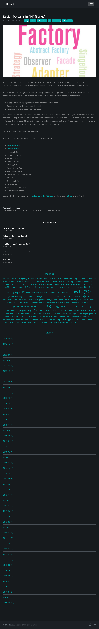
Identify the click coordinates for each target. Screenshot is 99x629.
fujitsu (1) (64, 287)
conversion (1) (33, 284)
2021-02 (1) (8, 392)
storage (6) (28, 316)
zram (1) (67, 322)
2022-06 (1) (8, 381)
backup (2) (54, 278)
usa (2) (78, 319)
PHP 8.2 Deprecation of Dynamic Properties (20, 251)
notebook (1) (29, 303)
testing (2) (29, 319)
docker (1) (89, 284)
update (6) (62, 319)
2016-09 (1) (8, 457)
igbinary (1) (7, 297)
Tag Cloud (49, 274)
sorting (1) (85, 314)
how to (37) (81, 291)
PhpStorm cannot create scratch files (17, 244)
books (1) (83, 279)
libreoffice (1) (70, 297)
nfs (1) (21, 303)
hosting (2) (66, 292)
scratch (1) (49, 314)
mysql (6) (75, 299)
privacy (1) (15, 310)
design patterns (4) (70, 284)
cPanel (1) (13, 282)
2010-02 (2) (8, 586)
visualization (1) (16, 322)
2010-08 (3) (8, 565)
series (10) (67, 313)
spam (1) (8, 317)
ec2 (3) (26, 287)
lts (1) (5, 300)
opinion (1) (62, 303)
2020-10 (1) (8, 398)
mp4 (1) (68, 300)
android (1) (16, 279)
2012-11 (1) (8, 495)
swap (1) (63, 317)
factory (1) (51, 287)
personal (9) (21, 306)
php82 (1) (62, 307)
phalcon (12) (33, 306)
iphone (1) (55, 297)
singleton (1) (76, 314)
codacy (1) (79, 282)
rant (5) (55, 310)
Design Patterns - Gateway (14, 228)
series (64, 21)
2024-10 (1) (8, 344)
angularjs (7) (25, 278)
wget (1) (45, 322)
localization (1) (90, 297)
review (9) (20, 313)
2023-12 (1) (8, 349)
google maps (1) (44, 292)
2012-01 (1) (8, 527)
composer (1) (23, 284)
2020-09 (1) (8, 403)
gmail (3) (9, 292)
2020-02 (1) (8, 414)
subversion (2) (49, 316)
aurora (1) (40, 279)
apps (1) (34, 279)
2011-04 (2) (8, 548)
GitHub (69, 196)
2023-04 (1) (8, 365)
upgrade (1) (71, 319)
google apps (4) (32, 292)
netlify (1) (87, 300)
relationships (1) (76, 310)
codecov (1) (87, 282)
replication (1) (10, 314)
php (49, 21)
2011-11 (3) (8, 538)
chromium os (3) (53, 281)
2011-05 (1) (8, 543)
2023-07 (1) (8, 354)
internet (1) (47, 297)
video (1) (6, 322)
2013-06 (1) (8, 484)
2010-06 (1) (8, 570)
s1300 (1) (35, 314)
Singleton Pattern (14, 145)
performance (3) (9, 307)
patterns (33, 21)
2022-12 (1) (8, 371)
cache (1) (20, 282)
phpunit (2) (79, 307)
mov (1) (62, 300)
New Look (7, 259)
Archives (50, 332)
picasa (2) (87, 307)
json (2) (62, 297)
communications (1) (10, 284)
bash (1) (61, 279)
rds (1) (67, 310)
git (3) (88, 287)
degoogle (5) (50, 284)
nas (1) (81, 300)
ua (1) (48, 319)
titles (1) (36, 319)
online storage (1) (40, 303)
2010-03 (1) (8, 581)
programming (57, 21)
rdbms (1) (61, 310)
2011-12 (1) (8, 532)
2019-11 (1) (8, 425)
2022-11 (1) (8, 376)
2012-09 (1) (8, 500)
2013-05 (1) (8, 489)
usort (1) (84, 319)
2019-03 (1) (8, 446)
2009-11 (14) (8, 602)
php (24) (46, 306)
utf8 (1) (90, 319)
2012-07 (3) (8, 505)
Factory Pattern (13, 148)
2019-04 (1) (8, 441)
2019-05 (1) (8, 435)
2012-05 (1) (8, 516)
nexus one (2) (14, 302)
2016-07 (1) (8, 462)
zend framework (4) (56, 322)
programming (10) (27, 310)
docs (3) (6, 287)
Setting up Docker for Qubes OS (16, 236)
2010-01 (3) (8, 592)
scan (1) (42, 314)
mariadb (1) (11, 300)
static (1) (19, 317)
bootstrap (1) (91, 279)
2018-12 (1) (8, 451)
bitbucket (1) (69, 279)
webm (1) (30, 322)
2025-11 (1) (8, 338)
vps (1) (24, 322)
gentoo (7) (81, 287)
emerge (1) (33, 287)
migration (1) (42, 300)
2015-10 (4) (8, 468)
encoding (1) (42, 287)
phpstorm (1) (70, 307)
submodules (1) (38, 317)
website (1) (38, 322)
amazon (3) (7, 278)
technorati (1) (77, 317)
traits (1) (43, 319)
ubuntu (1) (54, 319)
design (27, 21)
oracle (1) (69, 303)
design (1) (59, 284)
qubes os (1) (47, 310)
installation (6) (36, 296)
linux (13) (80, 296)
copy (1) (42, 284)
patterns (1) (77, 303)
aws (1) (47, 279)
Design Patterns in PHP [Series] (24, 16)
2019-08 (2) (8, 430)
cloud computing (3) (68, 281)
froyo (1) (58, 287)
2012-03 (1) (8, 521)
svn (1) (57, 317)
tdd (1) (69, 317)
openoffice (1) (52, 303)
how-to (70, 21)
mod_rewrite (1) (53, 300)
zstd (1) (73, 322)
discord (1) (82, 284)
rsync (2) (28, 313)
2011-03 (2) (8, 554)
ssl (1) (14, 317)
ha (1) (60, 292)
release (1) (86, 310)
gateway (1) (72, 287)
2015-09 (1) (8, 473)
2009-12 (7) (8, 597)
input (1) (27, 297)
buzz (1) (6, 282)
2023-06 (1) (8, 360)
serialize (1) (57, 314)
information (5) (17, 296)
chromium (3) (41, 281)
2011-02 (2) (8, 559)
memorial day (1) (22, 300)
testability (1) (20, 319)
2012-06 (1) (8, 511)
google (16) (19, 292)
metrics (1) (33, 300)
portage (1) (7, 310)
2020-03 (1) (8, 408)
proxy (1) (39, 310)
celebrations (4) (30, 281)
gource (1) (54, 292)
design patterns (42, 21)
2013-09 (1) (8, 478)
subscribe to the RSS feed (42, 196)
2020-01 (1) (8, 419)
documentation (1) (17, 287)
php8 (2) (55, 307)
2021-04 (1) (8, 387)
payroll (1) (85, 303)
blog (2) (77, 278)
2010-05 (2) (8, 575)
